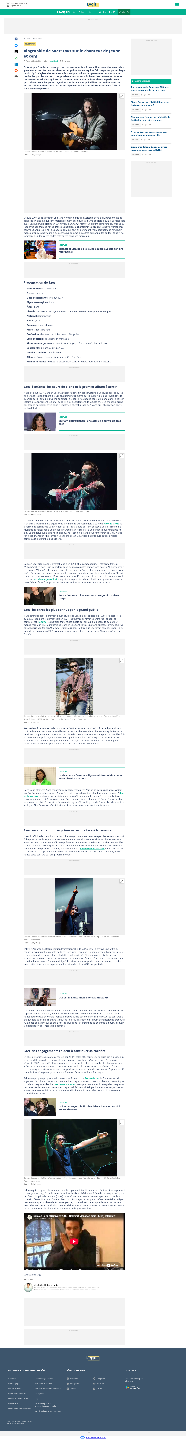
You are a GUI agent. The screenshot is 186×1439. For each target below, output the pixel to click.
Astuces (92, 12)
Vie (74, 12)
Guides (102, 12)
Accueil (27, 38)
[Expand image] (121, 96)
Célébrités (124, 12)
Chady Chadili (53, 61)
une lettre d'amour (65, 1084)
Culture (82, 12)
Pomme (42, 621)
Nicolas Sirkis (111, 523)
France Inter (92, 1078)
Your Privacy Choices (96, 1437)
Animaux (135, 95)
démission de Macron (92, 848)
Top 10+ (112, 12)
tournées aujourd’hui (45, 579)
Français (63, 12)
